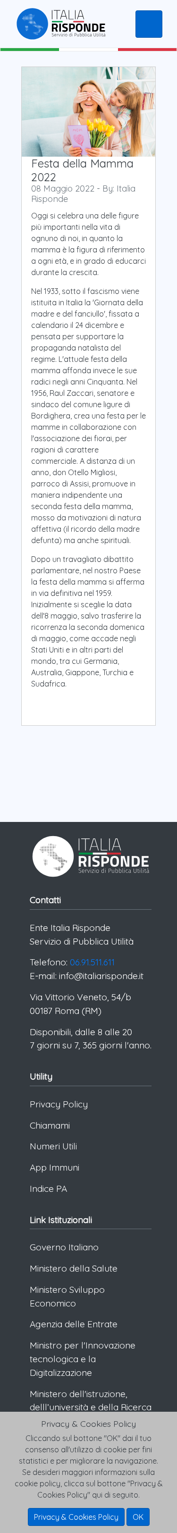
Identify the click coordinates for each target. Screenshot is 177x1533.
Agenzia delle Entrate (74, 1324)
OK (138, 1517)
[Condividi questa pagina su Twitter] (49, 746)
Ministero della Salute (74, 1268)
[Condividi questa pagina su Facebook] (68, 746)
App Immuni (54, 1167)
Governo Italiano (64, 1247)
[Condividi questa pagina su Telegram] (30, 765)
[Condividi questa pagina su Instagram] (106, 746)
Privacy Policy (59, 1104)
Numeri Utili (53, 1146)
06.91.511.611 (92, 962)
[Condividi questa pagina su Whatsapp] (144, 746)
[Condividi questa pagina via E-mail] (125, 746)
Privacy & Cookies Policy (76, 1517)
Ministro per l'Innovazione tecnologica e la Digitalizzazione (82, 1359)
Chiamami (50, 1125)
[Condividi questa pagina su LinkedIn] (87, 746)
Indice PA (48, 1188)
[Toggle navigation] (148, 24)
